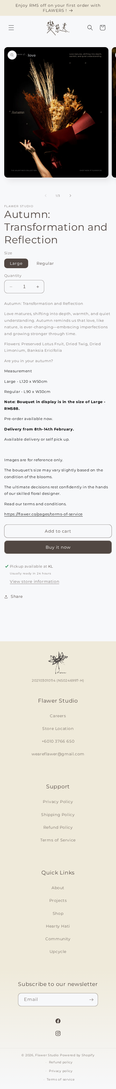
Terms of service (61, 1079)
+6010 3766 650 (58, 741)
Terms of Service (58, 840)
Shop (58, 913)
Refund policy (61, 1062)
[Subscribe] (91, 999)
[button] (11, 27)
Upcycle (58, 951)
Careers (58, 715)
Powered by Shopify (77, 1055)
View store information (34, 581)
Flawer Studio (47, 1055)
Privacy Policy (58, 801)
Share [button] (17, 596)
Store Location (57, 728)
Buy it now (58, 547)
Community (57, 938)
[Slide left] (45, 195)
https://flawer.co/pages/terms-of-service (43, 514)
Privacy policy (61, 1071)
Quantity (12, 275)
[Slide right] (70, 195)
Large (16, 263)
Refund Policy (58, 827)
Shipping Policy (58, 814)
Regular (45, 263)
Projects (58, 900)
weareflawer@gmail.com (58, 753)
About (58, 887)
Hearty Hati (58, 926)
